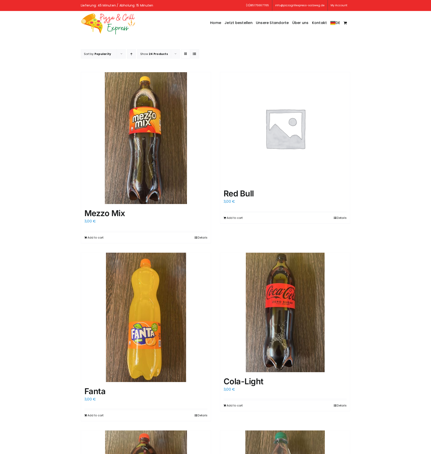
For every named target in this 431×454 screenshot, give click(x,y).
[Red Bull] (285, 128)
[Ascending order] (131, 54)
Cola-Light (244, 381)
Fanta (95, 391)
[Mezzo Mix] (146, 138)
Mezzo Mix (104, 213)
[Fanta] (146, 317)
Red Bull (239, 193)
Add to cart (96, 237)
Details (202, 237)
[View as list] (194, 54)
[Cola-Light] (285, 312)
